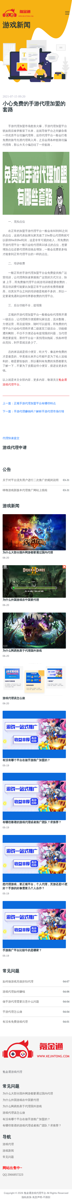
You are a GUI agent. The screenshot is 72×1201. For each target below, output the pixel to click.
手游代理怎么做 (12, 1011)
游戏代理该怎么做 (14, 698)
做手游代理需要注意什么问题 (21, 1001)
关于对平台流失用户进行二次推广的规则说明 (31, 480)
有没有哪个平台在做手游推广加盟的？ (26, 760)
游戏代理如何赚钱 (14, 991)
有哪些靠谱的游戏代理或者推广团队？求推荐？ (32, 822)
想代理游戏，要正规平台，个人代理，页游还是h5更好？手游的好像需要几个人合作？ (35, 886)
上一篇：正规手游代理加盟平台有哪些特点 (29, 403)
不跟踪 (46, 1197)
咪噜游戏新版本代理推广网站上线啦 (25, 490)
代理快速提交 (11, 438)
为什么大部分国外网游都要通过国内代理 (28, 552)
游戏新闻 (8, 1150)
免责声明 (37, 1197)
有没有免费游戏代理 (15, 1021)
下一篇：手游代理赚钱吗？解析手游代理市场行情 (33, 411)
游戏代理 (8, 1144)
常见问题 (8, 1156)
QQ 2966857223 (13, 1174)
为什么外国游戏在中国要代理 (21, 600)
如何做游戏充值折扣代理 (18, 981)
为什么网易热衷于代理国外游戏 (22, 650)
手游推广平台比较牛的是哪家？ (22, 950)
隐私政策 (26, 1197)
